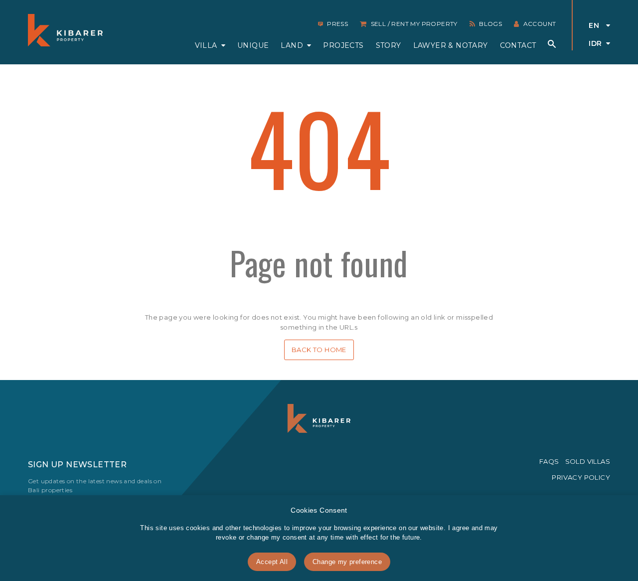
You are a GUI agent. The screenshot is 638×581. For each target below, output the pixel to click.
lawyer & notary (450, 45)
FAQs (549, 461)
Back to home (319, 350)
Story (388, 45)
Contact (518, 45)
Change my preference (347, 562)
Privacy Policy (581, 477)
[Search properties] (552, 44)
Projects (343, 45)
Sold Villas (587, 461)
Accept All (272, 562)
